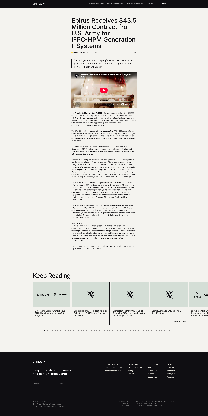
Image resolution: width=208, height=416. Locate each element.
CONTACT (164, 4)
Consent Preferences (125, 405)
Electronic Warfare (96, 4)
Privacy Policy (123, 401)
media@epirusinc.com (80, 240)
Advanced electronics (134, 4)
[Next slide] (173, 330)
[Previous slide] (41, 330)
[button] (151, 4)
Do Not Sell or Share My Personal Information (149, 405)
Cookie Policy (123, 403)
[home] (39, 4)
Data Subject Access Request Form (146, 403)
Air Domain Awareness (115, 4)
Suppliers (172, 401)
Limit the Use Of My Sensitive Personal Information (151, 401)
